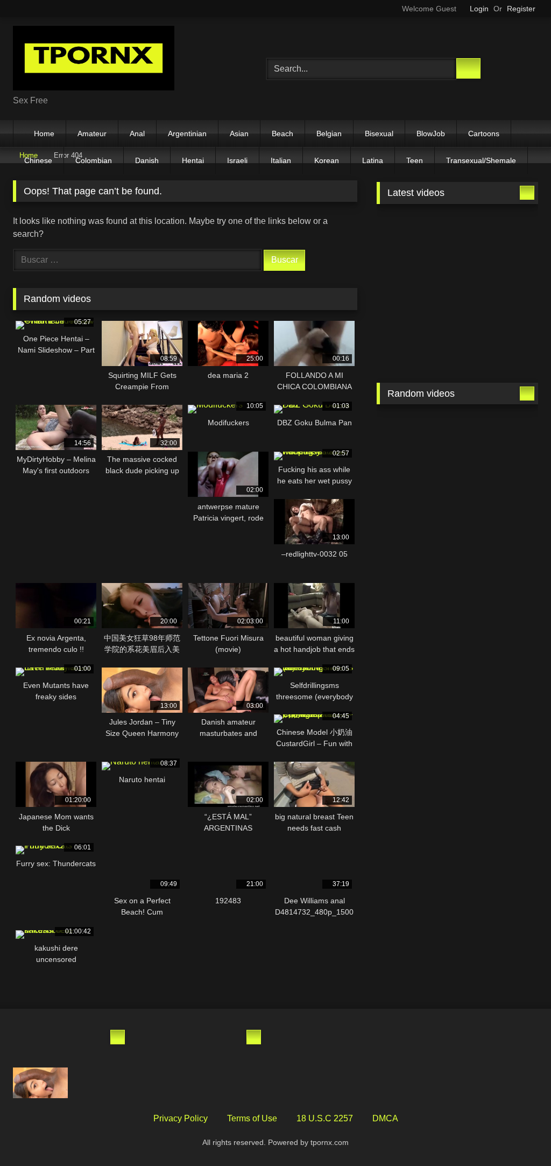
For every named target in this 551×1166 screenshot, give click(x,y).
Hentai (193, 160)
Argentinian (187, 133)
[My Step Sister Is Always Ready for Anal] (40, 1044)
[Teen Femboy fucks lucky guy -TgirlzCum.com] (416, 342)
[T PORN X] (123, 60)
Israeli (237, 160)
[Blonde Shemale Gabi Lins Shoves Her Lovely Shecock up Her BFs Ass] (499, 542)
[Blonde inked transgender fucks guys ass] (177, 1082)
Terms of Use (252, 1118)
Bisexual (379, 133)
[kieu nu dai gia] (416, 437)
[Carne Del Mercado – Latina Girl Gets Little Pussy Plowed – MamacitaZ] (100, 1082)
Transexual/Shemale (481, 160)
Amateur (92, 133)
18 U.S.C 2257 (324, 1118)
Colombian (93, 160)
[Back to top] (518, 1133)
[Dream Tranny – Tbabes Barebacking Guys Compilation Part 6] (416, 289)
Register (521, 8)
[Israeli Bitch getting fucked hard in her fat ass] (416, 489)
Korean (326, 160)
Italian (281, 160)
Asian (239, 133)
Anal (137, 133)
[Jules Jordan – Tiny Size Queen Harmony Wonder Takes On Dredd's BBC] (40, 1082)
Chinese (38, 160)
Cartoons (483, 133)
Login (479, 8)
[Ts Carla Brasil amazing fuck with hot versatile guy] (499, 437)
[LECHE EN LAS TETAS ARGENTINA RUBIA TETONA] (177, 1044)
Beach (282, 133)
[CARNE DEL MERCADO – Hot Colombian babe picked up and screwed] (237, 1082)
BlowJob (430, 133)
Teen (414, 160)
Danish (147, 160)
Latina (372, 160)
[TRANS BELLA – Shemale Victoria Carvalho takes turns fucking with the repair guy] (499, 342)
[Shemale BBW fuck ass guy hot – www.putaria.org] (416, 236)
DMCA (385, 1118)
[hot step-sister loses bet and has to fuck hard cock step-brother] (499, 489)
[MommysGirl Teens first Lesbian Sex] (416, 542)
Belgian (329, 133)
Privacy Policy (180, 1118)
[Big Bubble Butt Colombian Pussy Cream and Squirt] (100, 1044)
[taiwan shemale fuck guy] (237, 1044)
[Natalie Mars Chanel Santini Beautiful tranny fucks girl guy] (499, 289)
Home (44, 133)
